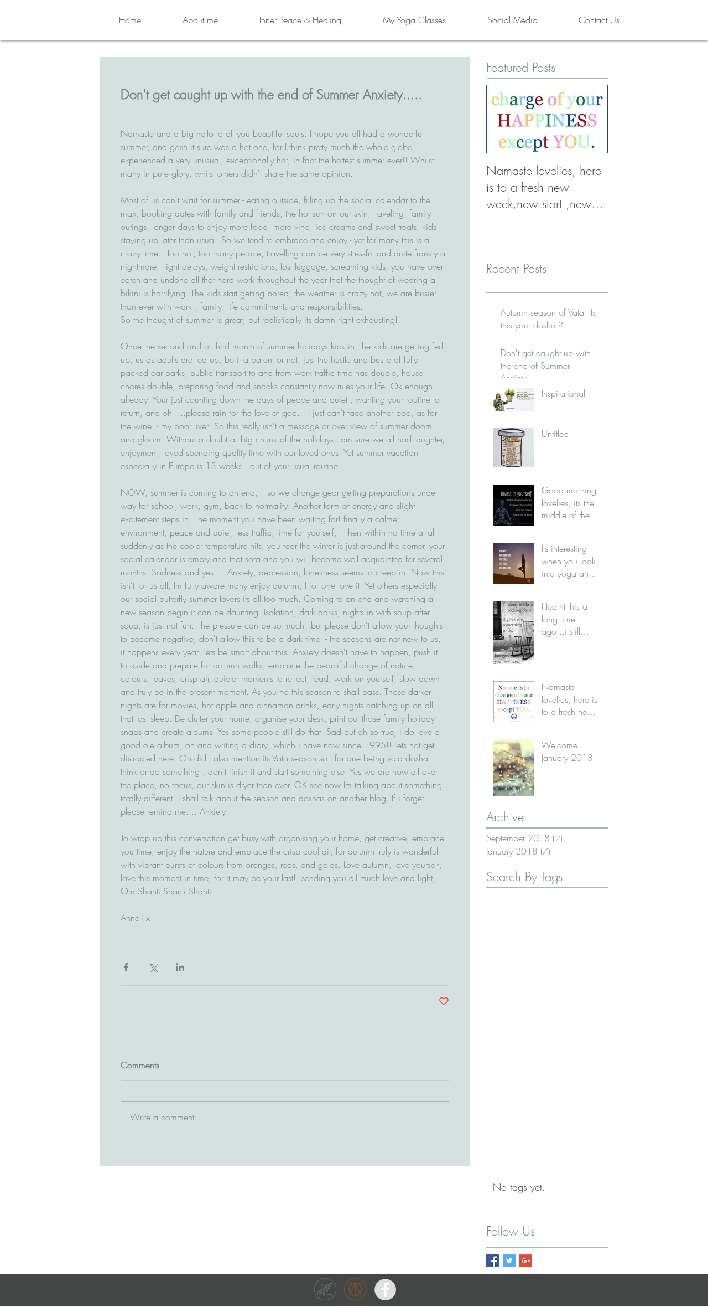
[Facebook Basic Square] (492, 1260)
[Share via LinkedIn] (180, 967)
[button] (285, 20)
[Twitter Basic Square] (509, 1260)
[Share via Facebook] (126, 967)
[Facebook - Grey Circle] (385, 1289)
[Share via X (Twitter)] (153, 967)
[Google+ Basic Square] (525, 1260)
